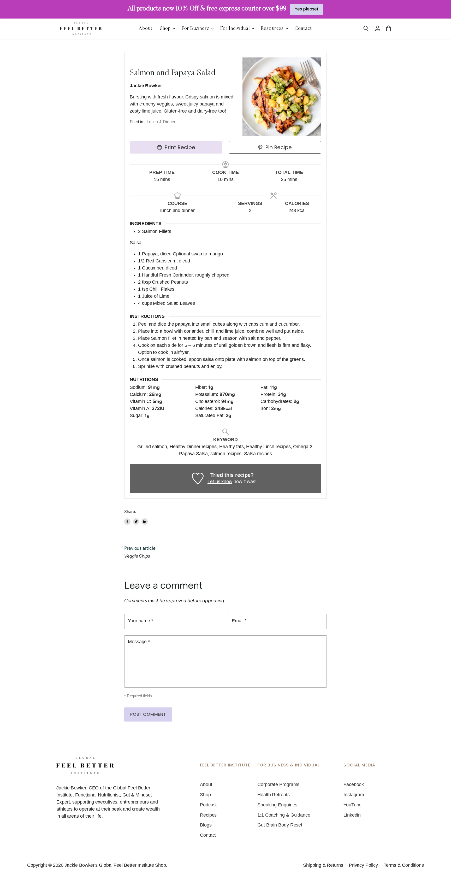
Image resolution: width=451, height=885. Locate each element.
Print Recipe (179, 147)
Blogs (206, 825)
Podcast (208, 804)
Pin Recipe (278, 147)
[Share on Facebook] (127, 521)
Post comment (148, 714)
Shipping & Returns (323, 865)
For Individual (235, 28)
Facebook (353, 784)
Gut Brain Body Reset (279, 825)
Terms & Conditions (404, 865)
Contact (303, 28)
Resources (273, 28)
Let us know (219, 481)
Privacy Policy (363, 865)
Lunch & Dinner (161, 122)
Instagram (353, 794)
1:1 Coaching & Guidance (283, 815)
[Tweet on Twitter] (136, 521)
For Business (196, 28)
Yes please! (306, 9)
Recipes (208, 815)
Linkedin (352, 815)
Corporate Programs (278, 784)
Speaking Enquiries (277, 804)
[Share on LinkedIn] (144, 521)
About (145, 28)
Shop (166, 28)
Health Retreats (273, 794)
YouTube (352, 804)
